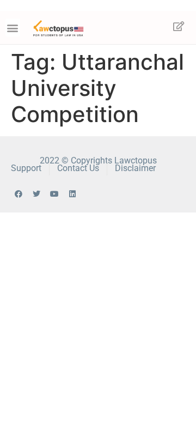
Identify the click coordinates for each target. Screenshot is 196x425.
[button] (12, 28)
